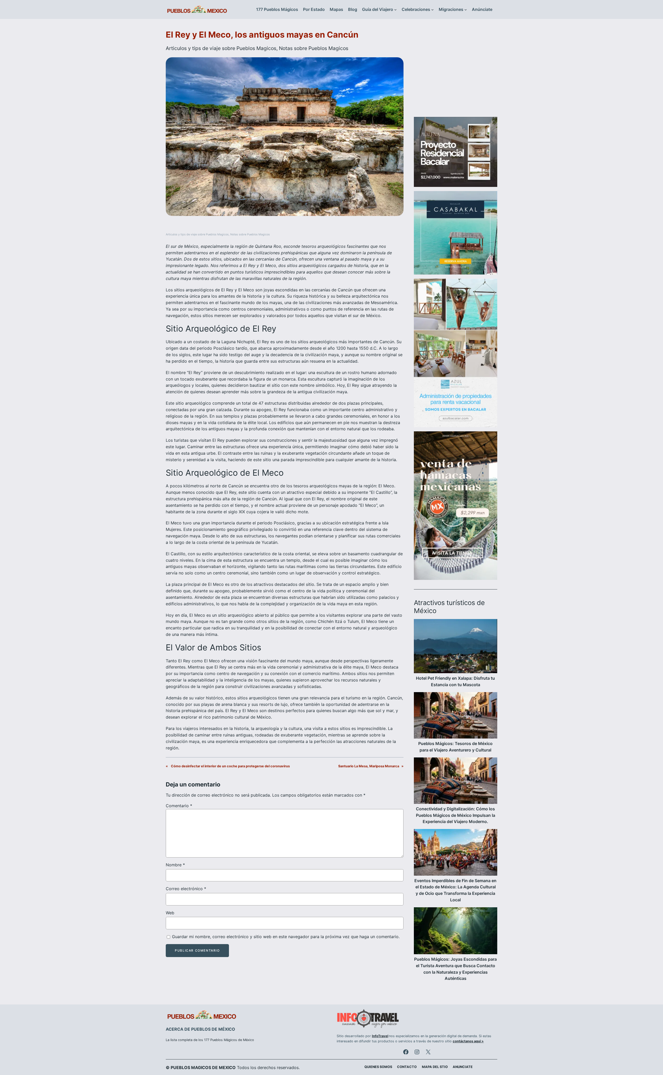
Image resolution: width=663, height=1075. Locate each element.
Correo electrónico (186, 888)
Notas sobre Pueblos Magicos (313, 48)
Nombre (175, 864)
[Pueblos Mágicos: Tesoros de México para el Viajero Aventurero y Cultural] (455, 716)
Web (170, 912)
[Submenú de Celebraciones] (432, 9)
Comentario (179, 805)
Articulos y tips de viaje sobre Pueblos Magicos (221, 48)
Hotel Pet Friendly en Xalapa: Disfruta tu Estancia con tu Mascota (455, 681)
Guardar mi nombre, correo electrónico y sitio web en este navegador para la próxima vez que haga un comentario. (286, 936)
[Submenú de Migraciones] (465, 9)
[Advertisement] (455, 71)
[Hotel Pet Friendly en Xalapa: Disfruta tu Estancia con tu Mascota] (455, 647)
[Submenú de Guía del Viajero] (395, 9)
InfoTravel (380, 1036)
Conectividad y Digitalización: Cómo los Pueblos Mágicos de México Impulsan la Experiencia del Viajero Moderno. (455, 815)
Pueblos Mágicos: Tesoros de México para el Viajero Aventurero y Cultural (455, 747)
